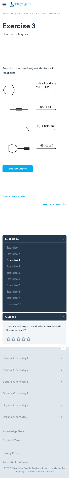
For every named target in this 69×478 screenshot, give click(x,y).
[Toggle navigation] (4, 4)
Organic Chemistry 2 (23, 14)
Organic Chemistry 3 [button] (15, 416)
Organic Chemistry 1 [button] (15, 393)
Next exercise (57, 204)
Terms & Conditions (15, 462)
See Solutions (17, 168)
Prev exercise (11, 196)
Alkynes (41, 14)
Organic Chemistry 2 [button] (15, 405)
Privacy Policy (11, 453)
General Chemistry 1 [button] (15, 358)
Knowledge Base (13, 431)
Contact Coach (12, 440)
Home (6, 14)
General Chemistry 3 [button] (15, 381)
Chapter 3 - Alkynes (15, 34)
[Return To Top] (63, 347)
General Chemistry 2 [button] (15, 370)
